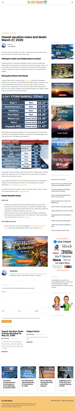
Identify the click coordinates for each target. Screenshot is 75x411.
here (33, 211)
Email (19, 311)
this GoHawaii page (23, 191)
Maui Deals (13, 33)
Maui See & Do (44, 369)
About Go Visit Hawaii (67, 400)
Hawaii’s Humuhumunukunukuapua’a (61, 220)
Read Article (5, 351)
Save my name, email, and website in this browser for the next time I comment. (22, 318)
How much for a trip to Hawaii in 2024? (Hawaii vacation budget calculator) (61, 184)
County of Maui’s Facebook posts (17, 185)
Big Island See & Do (8, 371)
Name (3, 311)
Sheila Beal (9, 44)
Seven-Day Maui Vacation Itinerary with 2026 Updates (46, 383)
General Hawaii (5, 33)
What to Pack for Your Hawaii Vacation (61, 206)
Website (36, 311)
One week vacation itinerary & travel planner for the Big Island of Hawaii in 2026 (9, 384)
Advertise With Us (56, 400)
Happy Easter (33, 331)
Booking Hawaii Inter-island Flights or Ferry (61, 215)
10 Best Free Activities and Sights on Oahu (61, 225)
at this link (27, 217)
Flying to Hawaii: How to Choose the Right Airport (61, 201)
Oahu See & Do (63, 369)
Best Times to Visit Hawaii (58, 179)
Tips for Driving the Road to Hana (60, 230)
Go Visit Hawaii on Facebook (27, 275)
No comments (11, 46)
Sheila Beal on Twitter (15, 275)
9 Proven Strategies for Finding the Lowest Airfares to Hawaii (60, 190)
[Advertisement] (37, 18)
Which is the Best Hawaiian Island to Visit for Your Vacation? (61, 196)
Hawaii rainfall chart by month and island (62, 210)
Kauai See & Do (26, 369)
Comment (4, 291)
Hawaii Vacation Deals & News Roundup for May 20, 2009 (12, 333)
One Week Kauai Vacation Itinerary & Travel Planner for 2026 (28, 383)
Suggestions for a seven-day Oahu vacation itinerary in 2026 (65, 383)
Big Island (6, 369)
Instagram (38, 275)
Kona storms (27, 80)
